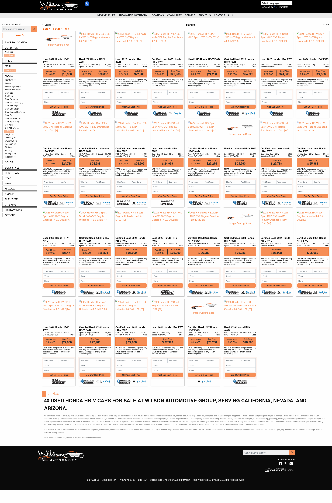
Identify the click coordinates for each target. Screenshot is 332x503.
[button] (87, 3)
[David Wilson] (59, 6)
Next (56, 393)
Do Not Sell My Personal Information (170, 479)
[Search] (34, 29)
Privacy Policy (127, 479)
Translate (283, 6)
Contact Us (93, 479)
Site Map (143, 479)
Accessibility (109, 479)
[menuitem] (20, 51)
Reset (19, 35)
